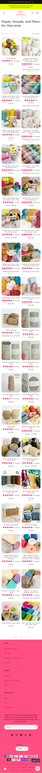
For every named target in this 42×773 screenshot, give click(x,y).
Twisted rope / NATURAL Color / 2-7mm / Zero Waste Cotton (31, 132)
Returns (7, 685)
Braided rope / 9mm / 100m (11, 298)
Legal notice (15, 770)
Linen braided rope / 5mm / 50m (31, 395)
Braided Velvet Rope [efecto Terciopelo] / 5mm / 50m (31, 265)
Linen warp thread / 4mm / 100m (30, 363)
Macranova (12, 764)
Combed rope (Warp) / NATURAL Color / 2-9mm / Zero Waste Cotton (31, 60)
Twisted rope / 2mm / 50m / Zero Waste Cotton (11, 166)
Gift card (7, 653)
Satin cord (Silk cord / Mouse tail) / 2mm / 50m (31, 623)
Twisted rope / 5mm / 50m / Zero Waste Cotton (31, 199)
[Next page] (26, 636)
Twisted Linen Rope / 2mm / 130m (11, 363)
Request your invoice (11, 680)
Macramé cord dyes (31, 525)
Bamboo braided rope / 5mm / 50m (31, 427)
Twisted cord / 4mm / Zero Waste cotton (31, 166)
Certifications (8, 707)
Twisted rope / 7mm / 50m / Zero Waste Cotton (11, 231)
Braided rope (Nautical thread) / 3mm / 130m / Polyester (11, 557)
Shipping (7, 676)
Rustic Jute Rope (11, 330)
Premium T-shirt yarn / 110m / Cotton (11, 591)
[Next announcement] (38, 6)
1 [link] (15, 636)
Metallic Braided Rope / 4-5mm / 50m (11, 459)
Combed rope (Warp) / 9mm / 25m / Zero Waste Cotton (11, 131)
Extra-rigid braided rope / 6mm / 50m (31, 491)
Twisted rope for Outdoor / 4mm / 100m (31, 459)
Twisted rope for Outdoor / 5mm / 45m (11, 491)
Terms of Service (22, 767)
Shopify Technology (22, 764)
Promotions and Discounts (13, 658)
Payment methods (10, 649)
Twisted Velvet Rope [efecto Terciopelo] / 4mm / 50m (11, 199)
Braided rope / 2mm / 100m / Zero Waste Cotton (31, 231)
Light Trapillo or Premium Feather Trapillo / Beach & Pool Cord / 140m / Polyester (31, 557)
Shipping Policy (32, 767)
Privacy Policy (11, 767)
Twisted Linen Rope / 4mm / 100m (31, 330)
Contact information (26, 770)
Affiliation (7, 663)
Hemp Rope (11, 426)
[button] (4, 13)
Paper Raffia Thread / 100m (11, 623)
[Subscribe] (35, 727)
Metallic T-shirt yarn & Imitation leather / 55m (31, 591)
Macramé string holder (11, 525)
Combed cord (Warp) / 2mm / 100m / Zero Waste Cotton (11, 97)
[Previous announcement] (4, 6)
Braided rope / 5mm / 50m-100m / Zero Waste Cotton (11, 265)
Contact (7, 698)
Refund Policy (34, 764)
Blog (5, 703)
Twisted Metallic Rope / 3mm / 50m (30, 298)
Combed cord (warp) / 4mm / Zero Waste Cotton (31, 97)
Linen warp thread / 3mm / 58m (11, 395)
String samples (11, 58)
